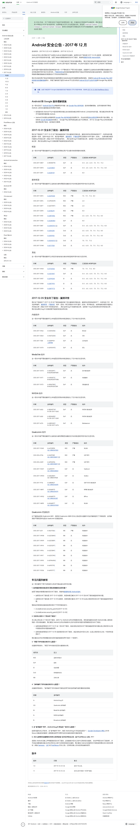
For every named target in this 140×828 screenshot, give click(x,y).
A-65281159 (51, 173)
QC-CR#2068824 (52, 471)
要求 (29, 801)
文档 (17, 2)
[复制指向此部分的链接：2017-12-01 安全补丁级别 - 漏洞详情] (71, 130)
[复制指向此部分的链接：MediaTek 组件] (47, 355)
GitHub (30, 816)
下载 (29, 804)
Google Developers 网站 (96, 731)
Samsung (41, 745)
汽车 (65, 12)
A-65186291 (51, 211)
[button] (11, 30)
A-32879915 (51, 284)
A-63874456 (51, 216)
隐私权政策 (57, 824)
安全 (23, 12)
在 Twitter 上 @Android (72, 798)
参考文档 (75, 12)
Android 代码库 (32, 798)
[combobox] (103, 2)
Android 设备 (55, 12)
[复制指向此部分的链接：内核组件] (41, 315)
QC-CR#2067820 (52, 450)
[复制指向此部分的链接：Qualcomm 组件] (48, 432)
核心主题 (33, 12)
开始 (132, 23)
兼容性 (43, 12)
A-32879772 (51, 288)
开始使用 (14, 12)
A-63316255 (51, 231)
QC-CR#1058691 (52, 457)
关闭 (122, 23)
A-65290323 (51, 196)
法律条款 (45, 824)
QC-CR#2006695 (52, 485)
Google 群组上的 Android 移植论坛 (75, 816)
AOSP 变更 (38, 29)
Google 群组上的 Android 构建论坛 (75, 813)
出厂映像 (30, 810)
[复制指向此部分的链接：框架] (37, 147)
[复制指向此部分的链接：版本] (38, 753)
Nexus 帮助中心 (107, 804)
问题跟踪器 (106, 816)
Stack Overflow (107, 813)
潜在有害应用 (93, 117)
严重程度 (76, 137)
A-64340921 (51, 226)
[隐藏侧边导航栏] (23, 824)
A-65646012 (51, 241)
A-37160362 (51, 269)
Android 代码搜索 (32, 2)
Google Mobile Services (110, 810)
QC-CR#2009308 (52, 505)
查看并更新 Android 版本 (92, 57)
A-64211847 (51, 274)
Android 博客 (69, 804)
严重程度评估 (59, 72)
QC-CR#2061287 (52, 498)
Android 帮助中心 (108, 798)
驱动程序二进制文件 (34, 813)
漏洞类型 (69, 137)
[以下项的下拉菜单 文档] (21, 2)
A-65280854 (51, 221)
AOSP (33, 38)
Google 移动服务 (46, 120)
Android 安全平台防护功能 (88, 80)
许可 (51, 824)
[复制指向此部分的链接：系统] (37, 253)
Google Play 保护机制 (76, 106)
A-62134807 (51, 168)
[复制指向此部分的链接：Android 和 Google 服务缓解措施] (68, 102)
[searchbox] (12, 18)
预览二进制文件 (32, 807)
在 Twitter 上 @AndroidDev (73, 801)
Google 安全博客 (70, 807)
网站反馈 (65, 824)
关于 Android (32, 824)
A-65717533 (51, 245)
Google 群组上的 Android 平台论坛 (75, 810)
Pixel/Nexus (55, 745)
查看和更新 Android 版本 (72, 592)
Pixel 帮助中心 (107, 801)
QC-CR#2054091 (52, 491)
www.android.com (108, 807)
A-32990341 (51, 279)
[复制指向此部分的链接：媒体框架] (41, 180)
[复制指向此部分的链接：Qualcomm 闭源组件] (52, 512)
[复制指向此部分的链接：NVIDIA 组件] (44, 393)
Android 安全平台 (49, 106)
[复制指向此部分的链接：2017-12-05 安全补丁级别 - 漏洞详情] (71, 298)
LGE (47, 745)
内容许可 (46, 783)
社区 (39, 824)
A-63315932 (50, 236)
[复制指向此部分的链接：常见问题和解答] (50, 580)
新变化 (4, 12)
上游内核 (50, 343)
